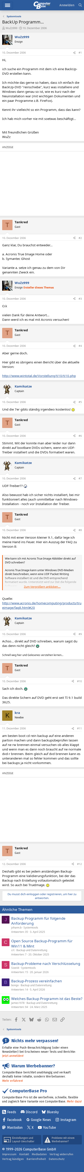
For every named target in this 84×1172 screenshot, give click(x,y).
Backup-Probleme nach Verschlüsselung (45, 963)
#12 (79, 864)
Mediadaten (39, 1154)
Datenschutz (57, 1159)
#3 (80, 299)
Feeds (11, 1112)
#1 (80, 52)
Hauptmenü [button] (7, 5)
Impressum (9, 1154)
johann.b (16, 927)
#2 (80, 238)
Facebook (14, 1120)
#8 (80, 530)
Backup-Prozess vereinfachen (36, 980)
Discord (31, 1112)
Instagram (68, 1120)
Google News (41, 1120)
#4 (80, 346)
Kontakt (24, 1154)
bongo (15, 985)
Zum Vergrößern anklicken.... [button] (42, 587)
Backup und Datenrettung (31, 950)
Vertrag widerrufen (61, 1154)
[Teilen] (74, 52)
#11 (79, 728)
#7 (80, 478)
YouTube (49, 1127)
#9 (80, 634)
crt (12, 950)
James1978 (18, 1003)
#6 (80, 436)
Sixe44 (15, 968)
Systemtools (30, 927)
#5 (80, 402)
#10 (79, 681)
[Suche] (80, 5)
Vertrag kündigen (13, 1159)
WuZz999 (11, 28)
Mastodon (15, 1127)
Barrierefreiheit (36, 1159)
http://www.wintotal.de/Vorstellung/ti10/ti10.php (39, 376)
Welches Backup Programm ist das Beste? (46, 998)
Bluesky (53, 1112)
